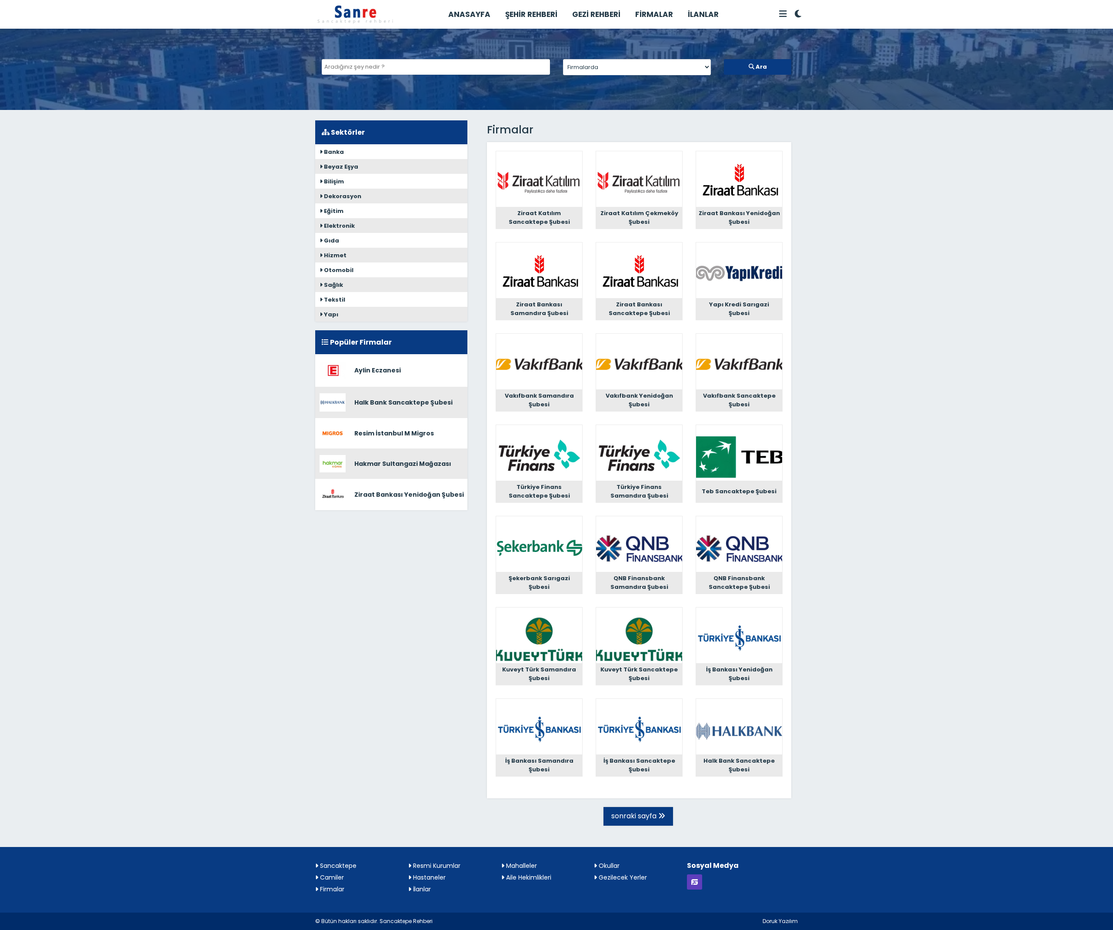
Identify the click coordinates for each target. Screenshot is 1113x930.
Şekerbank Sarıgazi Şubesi (539, 582)
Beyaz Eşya (340, 167)
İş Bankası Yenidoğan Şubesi (739, 673)
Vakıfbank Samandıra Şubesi (539, 400)
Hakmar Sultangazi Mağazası (402, 463)
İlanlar (421, 889)
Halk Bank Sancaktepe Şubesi (403, 402)
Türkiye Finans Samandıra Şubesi (639, 491)
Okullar (608, 865)
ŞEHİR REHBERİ (531, 14)
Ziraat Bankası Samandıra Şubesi (539, 308)
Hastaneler (428, 877)
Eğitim (333, 211)
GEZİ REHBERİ (596, 14)
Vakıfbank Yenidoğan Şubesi (639, 400)
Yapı (330, 314)
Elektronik (339, 226)
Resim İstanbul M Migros (394, 433)
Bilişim (333, 181)
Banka (333, 152)
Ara (760, 67)
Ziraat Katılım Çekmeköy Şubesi (639, 217)
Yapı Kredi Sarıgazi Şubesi (739, 308)
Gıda (331, 240)
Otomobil (338, 270)
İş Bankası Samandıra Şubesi (539, 765)
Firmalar (331, 889)
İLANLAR (703, 14)
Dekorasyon (342, 196)
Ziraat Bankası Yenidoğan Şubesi (409, 494)
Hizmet (335, 255)
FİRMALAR (654, 14)
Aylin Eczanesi (377, 370)
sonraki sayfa (634, 816)
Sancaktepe (337, 865)
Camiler (331, 877)
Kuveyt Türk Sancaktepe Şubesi (639, 673)
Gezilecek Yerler (622, 877)
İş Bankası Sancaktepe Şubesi (639, 765)
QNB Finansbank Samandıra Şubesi (639, 582)
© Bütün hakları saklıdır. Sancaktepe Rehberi (374, 921)
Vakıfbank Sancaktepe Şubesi (739, 400)
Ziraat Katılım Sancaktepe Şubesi (539, 217)
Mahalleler (520, 865)
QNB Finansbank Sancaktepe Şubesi (739, 582)
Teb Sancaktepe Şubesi (739, 491)
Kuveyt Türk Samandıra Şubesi (539, 673)
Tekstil (334, 300)
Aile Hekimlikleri (527, 877)
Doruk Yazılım (780, 921)
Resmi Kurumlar (435, 865)
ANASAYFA (469, 14)
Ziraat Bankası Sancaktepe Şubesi (639, 308)
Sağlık (333, 285)
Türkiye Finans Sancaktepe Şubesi (539, 491)
